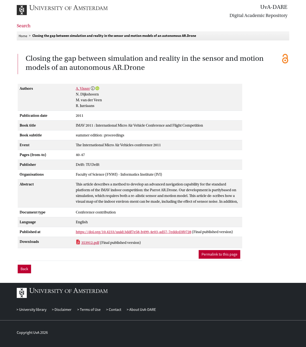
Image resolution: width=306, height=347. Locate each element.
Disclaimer (62, 309)
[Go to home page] (67, 10)
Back (24, 269)
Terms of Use (89, 309)
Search (24, 25)
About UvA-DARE (142, 309)
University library (32, 309)
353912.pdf (90, 243)
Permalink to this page (219, 254)
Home (23, 36)
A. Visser (83, 88)
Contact (114, 309)
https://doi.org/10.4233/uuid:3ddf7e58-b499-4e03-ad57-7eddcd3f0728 (133, 232)
